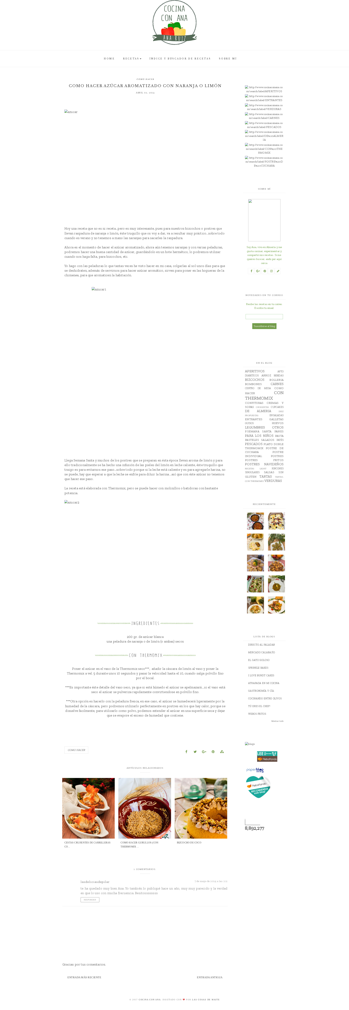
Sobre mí (228, 59)
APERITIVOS (255, 371)
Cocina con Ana (150, 999)
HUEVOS (278, 423)
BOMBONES (253, 384)
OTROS (278, 427)
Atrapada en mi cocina (264, 683)
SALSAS (269, 472)
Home (109, 59)
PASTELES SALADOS (259, 440)
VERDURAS (273, 481)
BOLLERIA (276, 380)
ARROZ (266, 375)
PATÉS (280, 439)
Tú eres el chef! (259, 706)
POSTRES (277, 456)
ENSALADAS (277, 415)
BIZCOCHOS (254, 380)
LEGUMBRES (255, 427)
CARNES (277, 384)
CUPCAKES (277, 406)
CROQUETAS (262, 407)
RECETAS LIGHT (255, 468)
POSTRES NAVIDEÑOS (264, 464)
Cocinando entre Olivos (265, 698)
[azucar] (145, 163)
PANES (279, 431)
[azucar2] (145, 553)
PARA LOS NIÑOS (259, 436)
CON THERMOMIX (264, 395)
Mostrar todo (277, 721)
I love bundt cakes (261, 675)
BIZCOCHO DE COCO (189, 842)
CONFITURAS (254, 403)
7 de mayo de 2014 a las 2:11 (211, 881)
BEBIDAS (279, 375)
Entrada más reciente (84, 977)
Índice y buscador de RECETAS (180, 59)
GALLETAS (276, 419)
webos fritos (257, 713)
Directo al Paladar (261, 644)
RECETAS (131, 59)
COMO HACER (145, 79)
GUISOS (249, 423)
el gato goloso (259, 660)
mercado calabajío (261, 652)
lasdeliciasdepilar (95, 882)
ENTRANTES (253, 419)
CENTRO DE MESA (258, 388)
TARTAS (265, 476)
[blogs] (267, 744)
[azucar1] (145, 368)
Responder (90, 899)
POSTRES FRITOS (264, 460)
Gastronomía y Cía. (261, 690)
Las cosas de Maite (206, 999)
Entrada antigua (210, 977)
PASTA (279, 436)
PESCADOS (254, 444)
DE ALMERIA (258, 411)
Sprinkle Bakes (258, 667)
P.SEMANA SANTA (258, 431)
